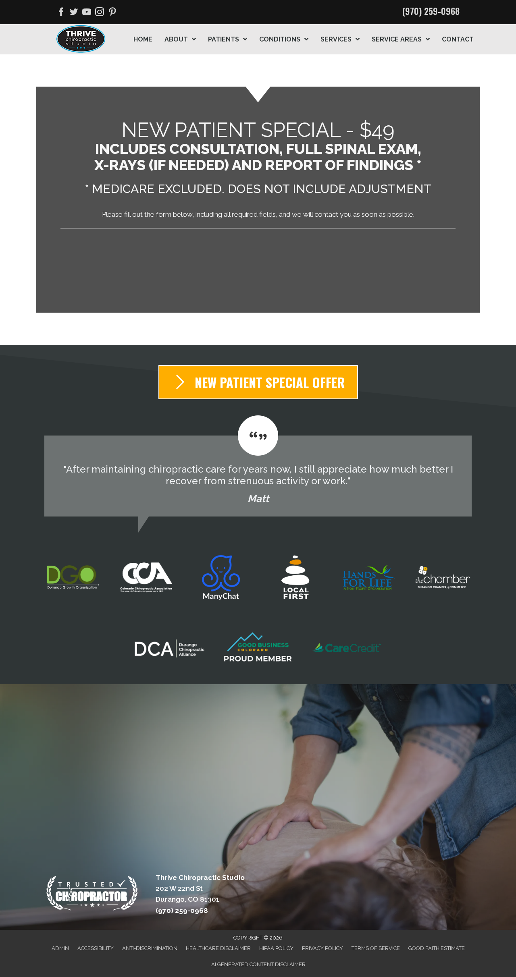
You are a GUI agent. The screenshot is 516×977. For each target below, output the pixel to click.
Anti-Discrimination (149, 948)
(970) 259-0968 (431, 10)
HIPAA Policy (276, 948)
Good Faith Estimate (436, 948)
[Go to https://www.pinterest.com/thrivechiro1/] (112, 13)
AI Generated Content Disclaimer (258, 964)
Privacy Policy (322, 948)
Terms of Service (376, 948)
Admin (60, 948)
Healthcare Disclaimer (218, 948)
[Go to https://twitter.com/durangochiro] (73, 13)
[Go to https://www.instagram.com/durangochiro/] (99, 13)
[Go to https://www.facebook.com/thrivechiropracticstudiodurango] (60, 13)
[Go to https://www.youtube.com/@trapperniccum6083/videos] (86, 13)
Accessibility (95, 948)
